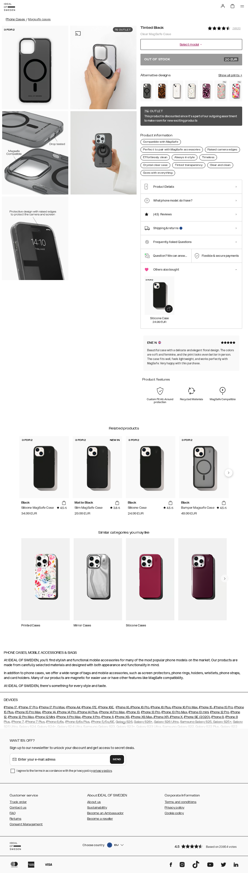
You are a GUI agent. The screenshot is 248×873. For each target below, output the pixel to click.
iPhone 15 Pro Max (28, 712)
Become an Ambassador (105, 813)
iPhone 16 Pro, (140, 707)
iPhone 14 (49, 712)
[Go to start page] (9, 7)
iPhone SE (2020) (197, 717)
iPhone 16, (123, 707)
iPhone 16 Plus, (161, 707)
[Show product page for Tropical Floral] (235, 90)
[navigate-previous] (228, 473)
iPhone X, (176, 717)
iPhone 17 (10, 707)
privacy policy (102, 771)
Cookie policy (174, 813)
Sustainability (97, 807)
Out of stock (190, 60)
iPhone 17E (89, 707)
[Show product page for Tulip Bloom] (221, 90)
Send (117, 759)
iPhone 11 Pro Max (68, 717)
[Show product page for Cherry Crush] (206, 90)
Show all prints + (230, 75)
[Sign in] (223, 6)
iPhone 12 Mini (45, 717)
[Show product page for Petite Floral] (191, 90)
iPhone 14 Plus (87, 712)
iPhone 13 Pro (150, 712)
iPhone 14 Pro (66, 712)
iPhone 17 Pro (28, 707)
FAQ (13, 813)
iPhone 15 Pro (223, 707)
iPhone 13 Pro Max (174, 712)
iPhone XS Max (141, 717)
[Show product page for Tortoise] (161, 90)
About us (94, 802)
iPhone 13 (133, 712)
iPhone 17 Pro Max (52, 707)
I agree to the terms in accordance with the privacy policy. (64, 771)
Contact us (18, 807)
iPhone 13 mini (199, 712)
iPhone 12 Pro (219, 712)
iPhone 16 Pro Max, (185, 707)
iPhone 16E (106, 707)
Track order (18, 802)
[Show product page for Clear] (176, 90)
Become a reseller (100, 818)
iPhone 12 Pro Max (21, 717)
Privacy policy (174, 807)
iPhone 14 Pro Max (112, 712)
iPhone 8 (217, 717)
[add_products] (169, 309)
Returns (15, 818)
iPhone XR (161, 717)
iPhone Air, (73, 707)
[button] (206, 846)
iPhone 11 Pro (91, 717)
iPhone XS (122, 717)
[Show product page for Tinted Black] (146, 90)
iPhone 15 (205, 707)
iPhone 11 (107, 717)
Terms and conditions (180, 802)
